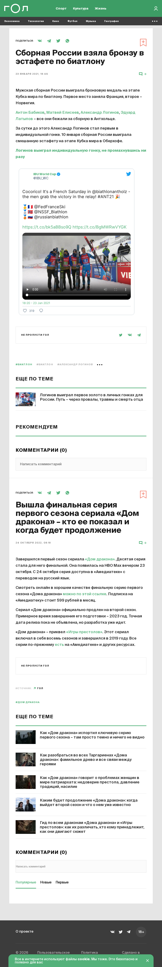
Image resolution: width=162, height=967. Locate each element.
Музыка (91, 21)
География (111, 21)
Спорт (61, 8)
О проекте (24, 931)
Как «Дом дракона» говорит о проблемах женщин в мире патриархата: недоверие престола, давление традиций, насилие (89, 782)
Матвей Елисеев (62, 113)
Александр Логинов (100, 113)
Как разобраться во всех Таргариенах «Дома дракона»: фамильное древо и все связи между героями (86, 759)
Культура (80, 8)
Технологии (36, 21)
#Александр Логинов (75, 364)
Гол (40, 688)
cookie (84, 959)
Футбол (72, 21)
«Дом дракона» (100, 559)
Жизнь (100, 8)
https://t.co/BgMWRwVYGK (100, 227)
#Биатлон (24, 364)
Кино (55, 21)
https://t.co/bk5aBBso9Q (46, 227)
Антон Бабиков (30, 113)
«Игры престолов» (84, 632)
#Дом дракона (28, 702)
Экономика (11, 21)
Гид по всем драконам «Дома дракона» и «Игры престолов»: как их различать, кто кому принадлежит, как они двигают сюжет (92, 827)
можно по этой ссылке (84, 594)
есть (59, 645)
